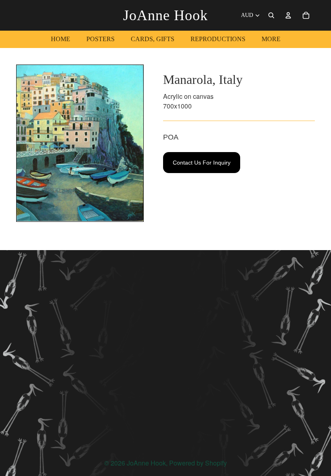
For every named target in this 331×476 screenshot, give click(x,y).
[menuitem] (271, 39)
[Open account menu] (288, 15)
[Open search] (271, 15)
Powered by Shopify (198, 463)
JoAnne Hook (146, 463)
